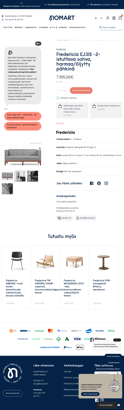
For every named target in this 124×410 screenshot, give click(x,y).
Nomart (63, 27)
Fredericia (61, 49)
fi (96, 18)
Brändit (19, 27)
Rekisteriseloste (71, 389)
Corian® (43, 27)
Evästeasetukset (72, 395)
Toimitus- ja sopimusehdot (76, 377)
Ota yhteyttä (12, 393)
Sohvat (66, 40)
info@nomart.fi (87, 218)
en (101, 18)
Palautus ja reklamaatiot (75, 383)
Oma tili (67, 371)
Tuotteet (8, 27)
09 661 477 (66, 218)
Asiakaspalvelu (77, 27)
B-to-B (53, 27)
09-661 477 (38, 380)
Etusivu (59, 40)
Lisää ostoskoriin (81, 90)
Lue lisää (67, 115)
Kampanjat (31, 27)
